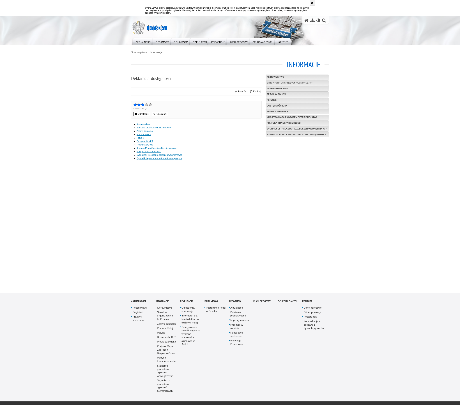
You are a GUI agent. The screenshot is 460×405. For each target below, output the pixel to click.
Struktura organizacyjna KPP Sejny (290, 83)
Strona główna (139, 52)
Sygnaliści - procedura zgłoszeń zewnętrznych (296, 134)
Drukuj (257, 91)
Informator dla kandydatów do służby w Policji (190, 320)
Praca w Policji (276, 94)
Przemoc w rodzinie (236, 327)
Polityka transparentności (284, 123)
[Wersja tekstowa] (318, 20)
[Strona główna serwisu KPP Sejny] (307, 20)
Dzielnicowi (211, 302)
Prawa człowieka (277, 111)
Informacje (156, 52)
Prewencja (235, 302)
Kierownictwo (275, 77)
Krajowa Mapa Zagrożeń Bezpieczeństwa (292, 117)
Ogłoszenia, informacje (188, 310)
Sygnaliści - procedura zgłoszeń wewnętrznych (297, 129)
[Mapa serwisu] (312, 20)
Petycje (272, 100)
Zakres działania (277, 88)
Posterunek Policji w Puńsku (216, 310)
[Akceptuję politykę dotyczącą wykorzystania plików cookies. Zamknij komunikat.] (312, 3)
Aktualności (138, 302)
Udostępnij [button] (143, 114)
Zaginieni (138, 313)
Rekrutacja (186, 302)
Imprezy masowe (240, 321)
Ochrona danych (288, 302)
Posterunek (310, 317)
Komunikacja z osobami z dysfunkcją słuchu (314, 326)
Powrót (242, 91)
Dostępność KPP (277, 106)
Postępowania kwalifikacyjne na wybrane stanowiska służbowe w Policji (191, 337)
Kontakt (307, 302)
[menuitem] (143, 41)
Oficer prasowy (312, 313)
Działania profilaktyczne (238, 315)
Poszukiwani (140, 308)
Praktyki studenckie (139, 319)
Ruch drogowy (262, 302)
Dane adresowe (313, 308)
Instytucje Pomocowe (236, 343)
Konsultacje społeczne (236, 335)
